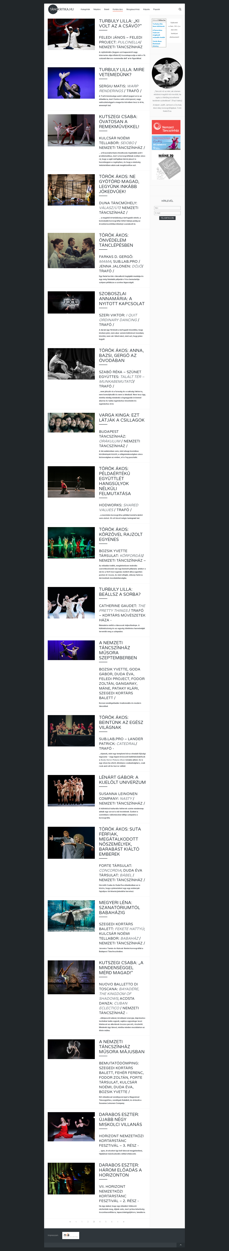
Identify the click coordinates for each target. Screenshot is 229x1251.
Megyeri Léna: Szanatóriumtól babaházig (119, 907)
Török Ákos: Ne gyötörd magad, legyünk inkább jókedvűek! (119, 184)
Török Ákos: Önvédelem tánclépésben (116, 240)
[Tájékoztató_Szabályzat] (174, 30)
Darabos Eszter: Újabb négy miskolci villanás (120, 1119)
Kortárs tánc (118, 9)
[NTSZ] (166, 127)
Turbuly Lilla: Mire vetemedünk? (121, 72)
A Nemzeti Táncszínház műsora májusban (122, 1046)
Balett (106, 9)
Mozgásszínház (133, 9)
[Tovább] (118, 1222)
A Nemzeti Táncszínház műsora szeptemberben (118, 650)
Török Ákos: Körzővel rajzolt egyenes (121, 534)
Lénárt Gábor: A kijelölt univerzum (122, 780)
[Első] (70, 1222)
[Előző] (76, 1222)
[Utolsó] (124, 1222)
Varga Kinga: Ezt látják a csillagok (122, 418)
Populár (156, 9)
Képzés (146, 9)
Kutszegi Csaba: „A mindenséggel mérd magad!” (121, 967)
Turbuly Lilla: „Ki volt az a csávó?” (120, 23)
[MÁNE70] (166, 165)
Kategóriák (85, 9)
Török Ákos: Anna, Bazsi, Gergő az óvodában (121, 355)
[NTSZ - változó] (166, 142)
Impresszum (53, 1235)
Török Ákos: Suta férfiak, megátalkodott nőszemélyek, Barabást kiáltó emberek (120, 842)
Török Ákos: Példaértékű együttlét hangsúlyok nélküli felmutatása (115, 481)
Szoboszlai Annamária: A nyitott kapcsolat (122, 298)
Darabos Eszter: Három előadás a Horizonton (120, 1170)
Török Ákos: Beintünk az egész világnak (121, 722)
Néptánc (97, 9)
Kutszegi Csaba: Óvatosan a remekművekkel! (119, 121)
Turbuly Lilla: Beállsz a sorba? (120, 592)
